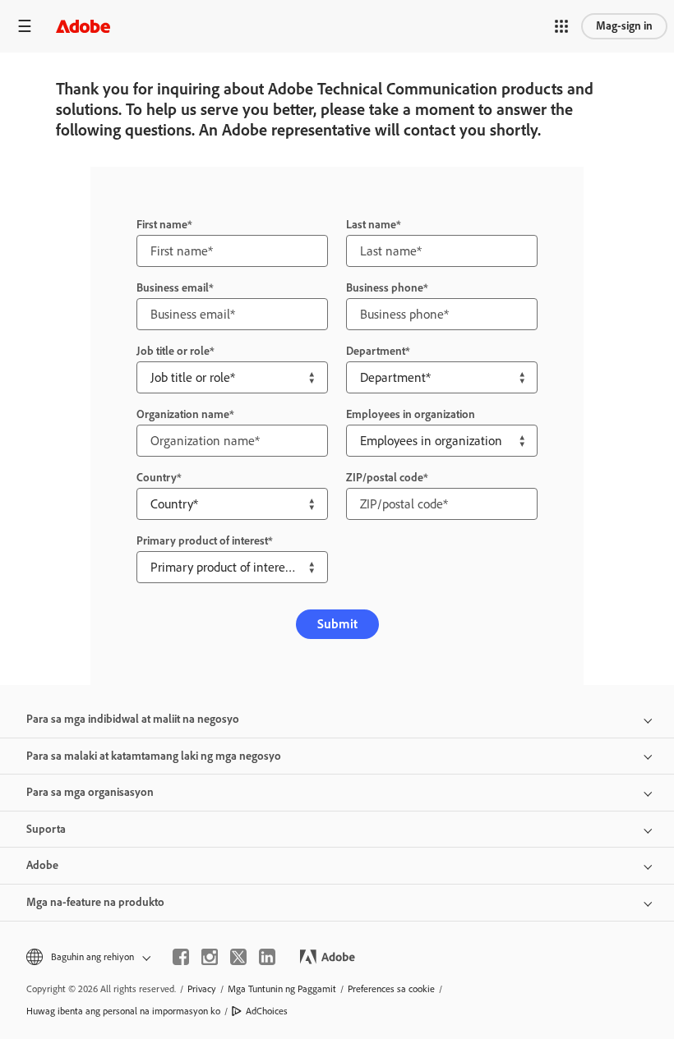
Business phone (384, 288)
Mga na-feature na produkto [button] (95, 902)
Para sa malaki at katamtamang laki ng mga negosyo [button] (153, 756)
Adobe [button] (42, 865)
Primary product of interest (202, 541)
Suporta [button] (46, 829)
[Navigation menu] (24, 26)
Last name (371, 225)
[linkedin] (267, 957)
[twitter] (238, 957)
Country (156, 478)
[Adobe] (83, 26)
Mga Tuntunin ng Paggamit (282, 989)
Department (375, 351)
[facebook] (181, 957)
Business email (172, 288)
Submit (337, 624)
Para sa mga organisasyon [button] (90, 792)
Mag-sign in (624, 26)
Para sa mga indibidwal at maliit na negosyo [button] (132, 719)
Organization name (182, 414)
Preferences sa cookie (391, 989)
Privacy (201, 989)
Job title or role (173, 351)
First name (161, 225)
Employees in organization (410, 414)
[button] (561, 26)
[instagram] (209, 957)
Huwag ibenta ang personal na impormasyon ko (123, 1011)
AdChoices (267, 1011)
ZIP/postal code (384, 478)
